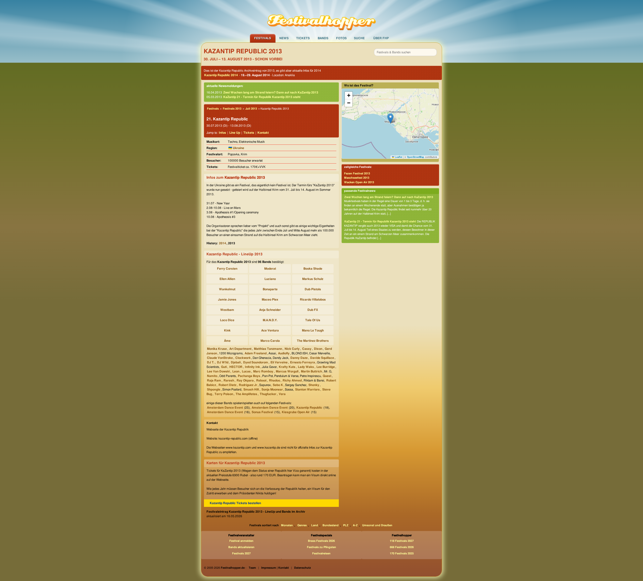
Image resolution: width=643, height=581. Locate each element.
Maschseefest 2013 (356, 177)
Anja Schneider (270, 309)
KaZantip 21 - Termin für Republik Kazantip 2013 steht (261, 97)
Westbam (227, 309)
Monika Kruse (217, 348)
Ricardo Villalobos (313, 299)
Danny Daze (299, 357)
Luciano (270, 278)
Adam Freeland (255, 353)
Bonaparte (270, 289)
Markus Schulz (312, 278)
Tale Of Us (312, 320)
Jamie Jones (227, 299)
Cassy (306, 348)
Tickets (303, 38)
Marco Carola (270, 340)
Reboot (261, 380)
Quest (327, 375)
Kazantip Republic (309, 407)
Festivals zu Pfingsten (321, 547)
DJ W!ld (222, 362)
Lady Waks (306, 366)
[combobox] (405, 52)
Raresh (229, 380)
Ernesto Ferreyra (302, 362)
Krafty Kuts (287, 366)
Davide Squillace (322, 357)
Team (252, 567)
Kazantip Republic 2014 (221, 75)
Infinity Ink (252, 366)
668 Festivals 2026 (402, 547)
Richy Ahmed (292, 380)
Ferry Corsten (227, 268)
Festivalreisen (321, 553)
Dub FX (312, 309)
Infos (222, 132)
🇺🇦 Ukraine (236, 148)
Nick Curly (292, 348)
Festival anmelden (241, 541)
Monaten (287, 525)
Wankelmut (227, 289)
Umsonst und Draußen (377, 525)
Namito (212, 375)
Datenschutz (302, 567)
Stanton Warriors (307, 389)
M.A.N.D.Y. (270, 320)
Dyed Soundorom (255, 362)
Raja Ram (214, 380)
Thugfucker (268, 394)
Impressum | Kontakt (275, 567)
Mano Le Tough (313, 330)
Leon (235, 371)
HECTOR (235, 366)
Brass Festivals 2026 (321, 541)
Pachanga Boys (249, 375)
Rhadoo (274, 380)
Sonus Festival (262, 412)
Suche (359, 38)
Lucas (246, 371)
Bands (323, 38)
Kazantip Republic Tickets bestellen (235, 503)
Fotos (341, 38)
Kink (227, 330)
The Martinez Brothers (313, 340)
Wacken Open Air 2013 (359, 182)
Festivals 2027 (241, 553)
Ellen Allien (227, 278)
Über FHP (381, 38)
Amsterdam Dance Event (225, 407)
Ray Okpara (245, 380)
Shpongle (213, 389)
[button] (390, 118)
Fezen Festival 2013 (357, 173)
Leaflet (398, 157)
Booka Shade (312, 268)
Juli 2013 (251, 108)
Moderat (270, 268)
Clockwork (243, 357)
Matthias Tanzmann (268, 348)
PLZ (345, 525)
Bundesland (331, 525)
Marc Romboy (263, 371)
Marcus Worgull (287, 371)
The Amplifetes (246, 394)
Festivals (262, 38)
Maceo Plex (270, 299)
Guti (224, 366)
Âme (227, 340)
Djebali (236, 362)
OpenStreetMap (415, 157)
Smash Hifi (251, 389)
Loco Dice (227, 320)
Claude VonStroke (220, 357)
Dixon (318, 348)
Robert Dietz (227, 384)
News (284, 38)
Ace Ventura (270, 330)
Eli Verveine (279, 362)
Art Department (240, 348)
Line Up (234, 132)
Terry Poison (224, 394)
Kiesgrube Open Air (296, 412)
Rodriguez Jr (248, 384)
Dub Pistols (313, 289)
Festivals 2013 (232, 108)
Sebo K (278, 384)
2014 (222, 243)
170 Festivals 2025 (402, 553)
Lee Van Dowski (218, 371)
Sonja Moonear (272, 389)
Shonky (313, 384)
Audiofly (284, 353)
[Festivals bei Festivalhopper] (321, 16)
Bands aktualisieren (241, 547)
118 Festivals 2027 (402, 541)
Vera (282, 394)
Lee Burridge (325, 366)
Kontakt (263, 132)
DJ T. (211, 362)
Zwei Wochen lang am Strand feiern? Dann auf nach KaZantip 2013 (270, 92)
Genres (302, 525)
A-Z (355, 525)
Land (314, 525)
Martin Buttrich (311, 371)
